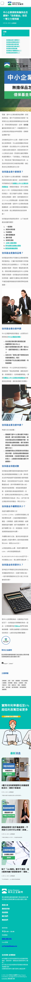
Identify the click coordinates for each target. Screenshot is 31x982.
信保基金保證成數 (11, 48)
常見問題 (10, 683)
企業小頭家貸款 (11, 243)
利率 (13, 680)
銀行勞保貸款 (15, 687)
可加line (17, 626)
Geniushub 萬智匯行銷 (8, 978)
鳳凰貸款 (4, 689)
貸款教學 (24, 685)
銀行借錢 (8, 687)
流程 (26, 683)
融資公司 (14, 685)
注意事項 (21, 683)
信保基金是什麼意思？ (13, 40)
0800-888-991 (7, 939)
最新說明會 (6, 909)
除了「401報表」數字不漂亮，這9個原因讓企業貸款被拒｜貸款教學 (15, 872)
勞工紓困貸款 (25, 680)
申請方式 (4, 685)
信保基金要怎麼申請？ (13, 46)
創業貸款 (18, 680)
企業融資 (14, 23)
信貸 (9, 680)
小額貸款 (4, 683)
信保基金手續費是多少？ (13, 50)
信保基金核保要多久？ (13, 52)
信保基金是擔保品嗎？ (13, 42)
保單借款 (4, 680)
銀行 (3, 687)
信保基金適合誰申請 (12, 44)
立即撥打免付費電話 (11, 716)
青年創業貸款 (23, 687)
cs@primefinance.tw (9, 946)
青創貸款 (5, 912)
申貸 (9, 685)
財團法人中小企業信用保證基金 (14, 378)
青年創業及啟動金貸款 (13, 246)
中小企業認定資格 (14, 337)
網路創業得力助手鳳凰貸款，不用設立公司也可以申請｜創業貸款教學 (15, 830)
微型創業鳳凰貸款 (11, 248)
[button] (2, 3)
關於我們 (5, 916)
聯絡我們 (5, 920)
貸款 (19, 685)
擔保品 (15, 683)
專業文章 (5, 905)
